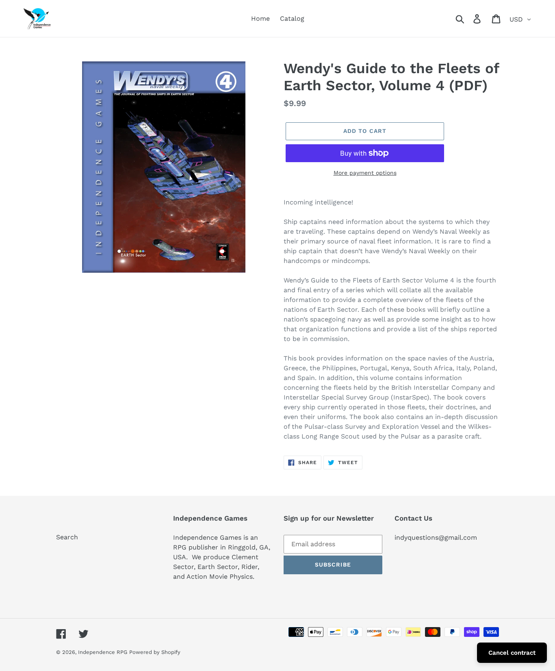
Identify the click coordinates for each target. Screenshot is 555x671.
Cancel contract (511, 652)
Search (67, 537)
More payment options (365, 172)
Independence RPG (102, 652)
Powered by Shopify (154, 652)
